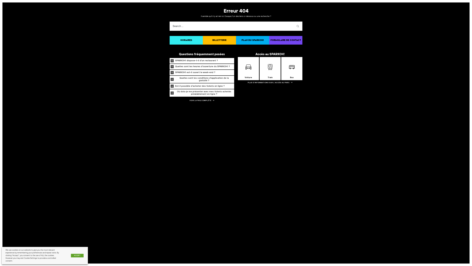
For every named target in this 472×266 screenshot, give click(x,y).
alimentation (67, 115)
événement (399, 114)
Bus (292, 77)
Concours (130, 114)
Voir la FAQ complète (200, 100)
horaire (218, 114)
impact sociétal (226, 115)
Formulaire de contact (286, 40)
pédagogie (266, 114)
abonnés (48, 115)
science (286, 114)
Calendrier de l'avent (105, 115)
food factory (195, 115)
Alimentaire (59, 115)
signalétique (317, 115)
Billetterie (219, 40)
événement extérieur (413, 115)
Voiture (248, 77)
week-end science (363, 115)
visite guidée (343, 115)
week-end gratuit (352, 115)
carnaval (114, 115)
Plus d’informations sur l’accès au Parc (269, 83)
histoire (213, 115)
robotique (277, 114)
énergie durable (379, 115)
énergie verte (388, 115)
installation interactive (237, 115)
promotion (258, 115)
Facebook (178, 115)
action (53, 115)
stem (324, 114)
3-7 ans (44, 115)
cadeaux (96, 115)
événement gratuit (425, 115)
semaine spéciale (300, 114)
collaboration (121, 115)
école (371, 114)
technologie (333, 114)
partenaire (248, 115)
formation (204, 114)
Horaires (186, 40)
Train (270, 77)
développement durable (148, 114)
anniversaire (82, 115)
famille (186, 114)
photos (253, 115)
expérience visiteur (169, 115)
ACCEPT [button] (77, 256)
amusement (74, 115)
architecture (90, 115)
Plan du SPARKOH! (253, 40)
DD (137, 115)
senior (312, 115)
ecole (161, 114)
